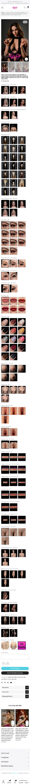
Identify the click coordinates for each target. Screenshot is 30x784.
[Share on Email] (11, 682)
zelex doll (13, 679)
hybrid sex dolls (12, 677)
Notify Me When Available (15, 673)
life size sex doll (21, 677)
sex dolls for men (6, 679)
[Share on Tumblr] (8, 682)
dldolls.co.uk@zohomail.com (15, 1)
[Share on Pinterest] (5, 682)
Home (2, 12)
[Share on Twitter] (2, 682)
